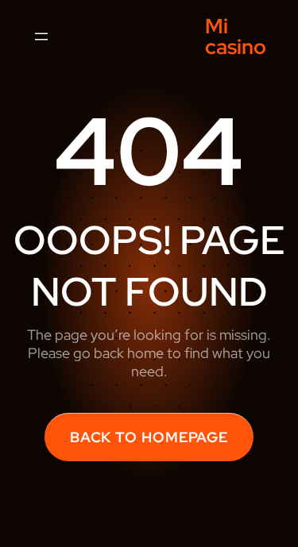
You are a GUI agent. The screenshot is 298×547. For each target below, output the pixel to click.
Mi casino (235, 36)
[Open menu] (41, 36)
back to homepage (149, 437)
